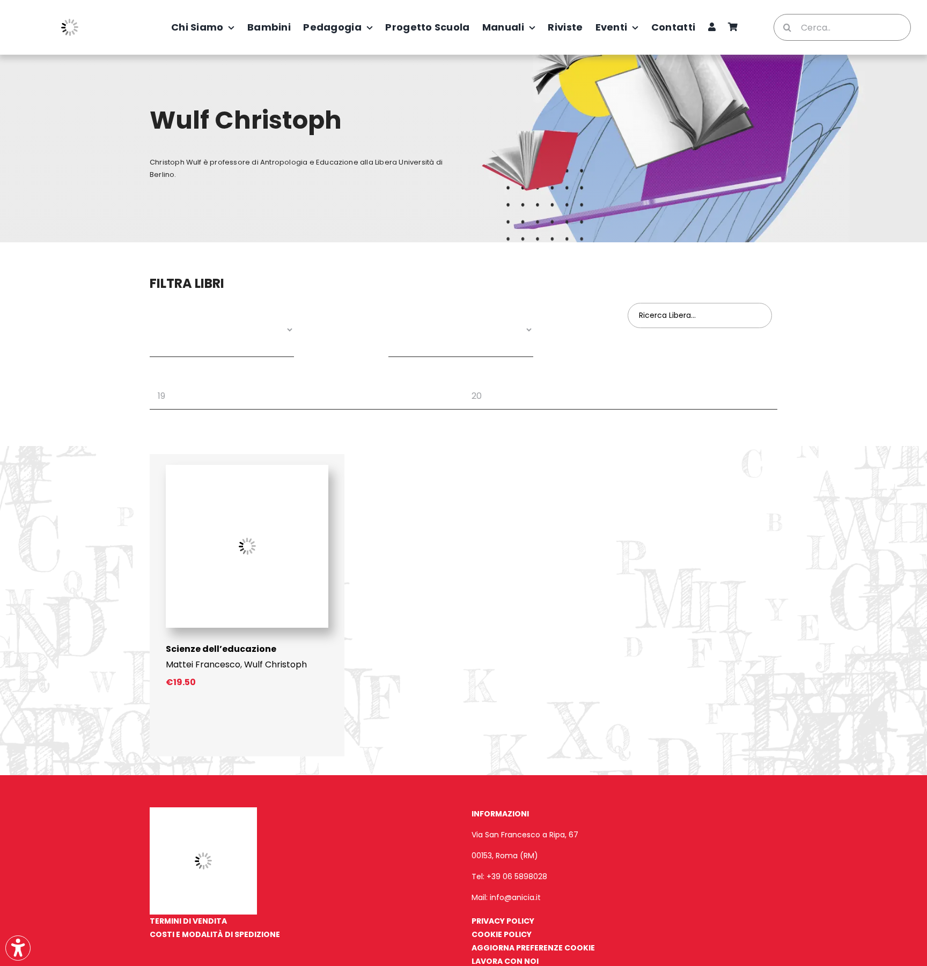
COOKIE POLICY (502, 934)
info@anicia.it (515, 897)
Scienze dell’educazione (221, 649)
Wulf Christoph (275, 664)
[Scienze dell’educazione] (247, 469)
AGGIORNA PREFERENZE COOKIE (533, 947)
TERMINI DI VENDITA (188, 921)
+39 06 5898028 (517, 876)
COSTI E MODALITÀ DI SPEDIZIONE (215, 934)
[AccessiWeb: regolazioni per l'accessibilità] (18, 948)
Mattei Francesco (203, 664)
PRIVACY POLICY (503, 921)
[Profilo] (712, 27)
